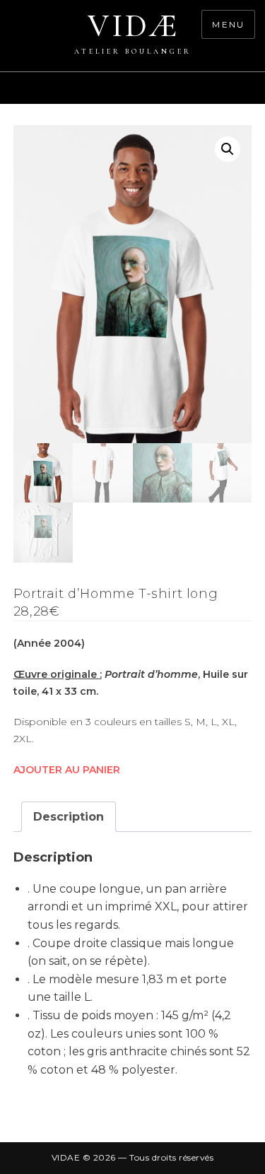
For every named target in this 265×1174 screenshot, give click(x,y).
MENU (228, 24)
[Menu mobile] (258, 95)
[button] (227, 149)
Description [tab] (68, 816)
